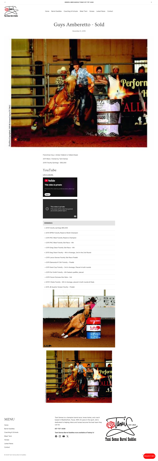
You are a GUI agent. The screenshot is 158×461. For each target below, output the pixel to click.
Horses (6, 440)
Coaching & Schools (11, 432)
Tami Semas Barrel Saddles (17, 455)
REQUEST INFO (149, 456)
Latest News (8, 443)
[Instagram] (60, 436)
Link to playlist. (48, 175)
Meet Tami (8, 436)
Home (6, 425)
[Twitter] (67, 436)
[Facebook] (56, 436)
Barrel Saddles (9, 428)
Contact (7, 447)
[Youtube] (63, 436)
